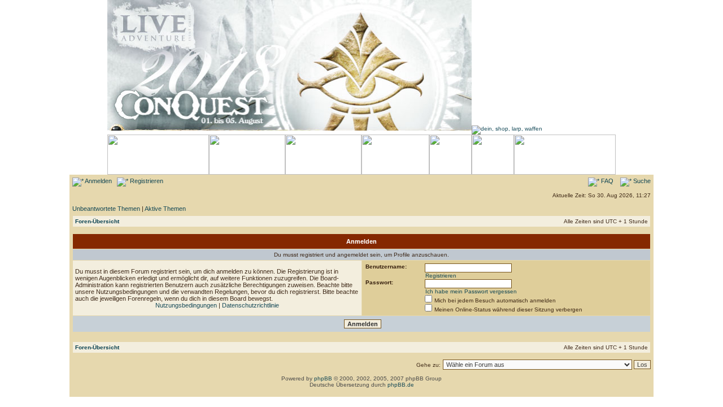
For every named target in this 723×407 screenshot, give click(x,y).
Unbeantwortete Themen (106, 208)
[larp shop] (507, 128)
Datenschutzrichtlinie (250, 305)
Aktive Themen (165, 208)
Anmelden (98, 180)
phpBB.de (400, 385)
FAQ (606, 180)
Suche (641, 180)
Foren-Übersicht (97, 221)
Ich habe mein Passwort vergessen (471, 291)
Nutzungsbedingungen (186, 305)
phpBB (323, 378)
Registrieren (145, 180)
